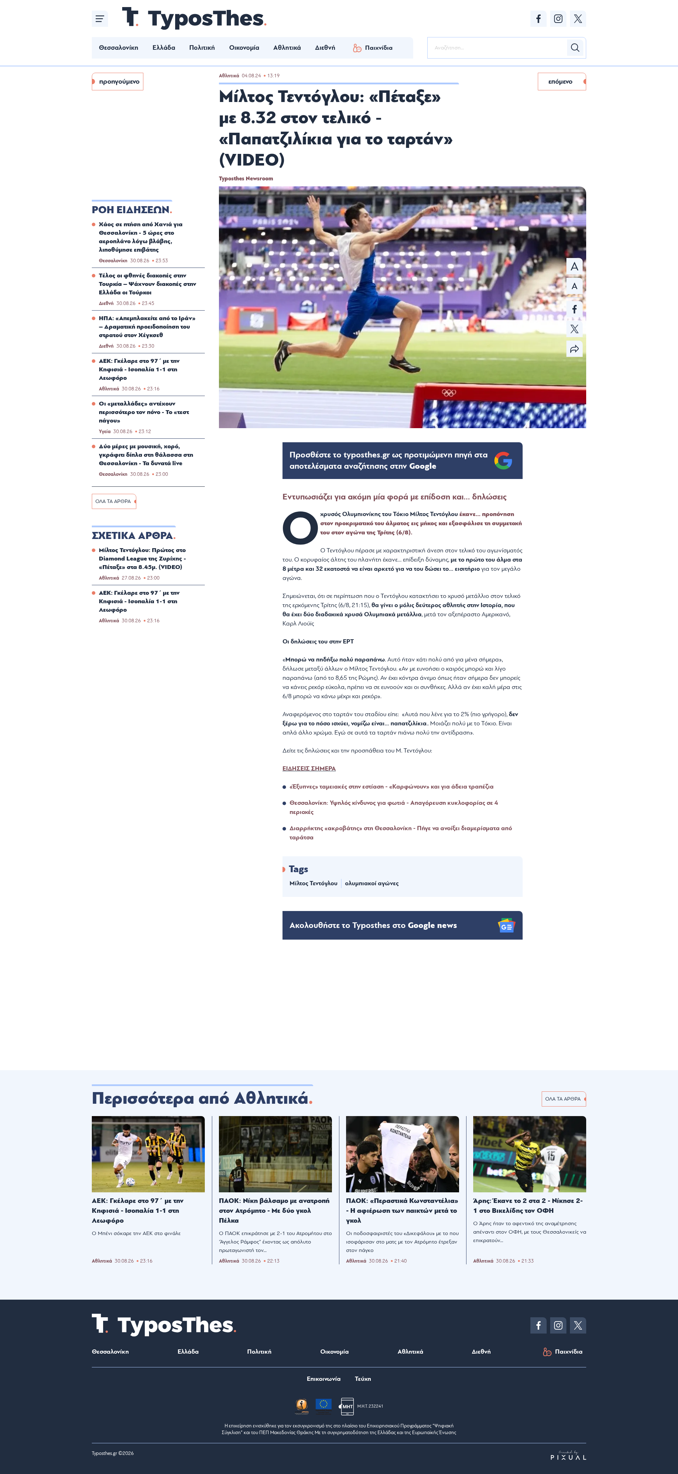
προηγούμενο (119, 81)
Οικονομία (244, 47)
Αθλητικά (287, 47)
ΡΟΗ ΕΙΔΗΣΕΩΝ (131, 210)
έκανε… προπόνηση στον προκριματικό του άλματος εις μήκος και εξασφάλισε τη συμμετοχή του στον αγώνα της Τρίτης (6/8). (421, 523)
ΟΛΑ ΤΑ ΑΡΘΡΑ (113, 501)
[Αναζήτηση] (575, 48)
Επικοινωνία (324, 1378)
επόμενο (560, 81)
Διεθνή (325, 47)
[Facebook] (538, 19)
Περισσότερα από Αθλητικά (200, 1098)
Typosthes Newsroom (246, 178)
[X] (578, 19)
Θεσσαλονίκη (118, 47)
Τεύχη (363, 1378)
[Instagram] (558, 19)
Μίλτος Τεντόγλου (314, 883)
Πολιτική (202, 47)
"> (389, 460)
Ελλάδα (164, 47)
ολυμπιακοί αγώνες (372, 883)
